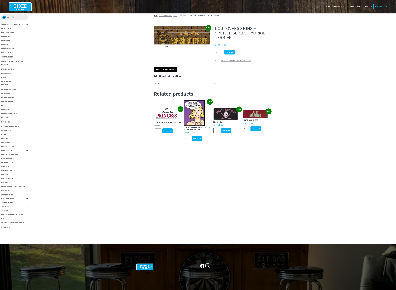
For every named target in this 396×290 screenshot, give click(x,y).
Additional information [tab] (165, 69)
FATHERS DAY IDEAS (8, 69)
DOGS (175, 16)
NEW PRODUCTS (7, 142)
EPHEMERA (5, 65)
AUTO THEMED (6, 29)
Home (328, 7)
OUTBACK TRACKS (7, 162)
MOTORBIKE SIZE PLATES (10, 126)
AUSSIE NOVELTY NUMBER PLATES (13, 25)
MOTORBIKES (6, 130)
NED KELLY (5, 138)
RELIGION (4, 174)
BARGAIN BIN (6, 36)
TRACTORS (5, 207)
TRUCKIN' (4, 210)
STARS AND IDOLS (7, 199)
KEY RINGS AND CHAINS (9, 114)
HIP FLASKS (5, 93)
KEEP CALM (5, 109)
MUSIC (3, 134)
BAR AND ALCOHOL (8, 32)
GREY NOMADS (6, 85)
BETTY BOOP (5, 40)
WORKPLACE (5, 227)
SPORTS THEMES (7, 195)
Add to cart (229, 52)
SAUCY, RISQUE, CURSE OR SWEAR (13, 187)
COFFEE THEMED (7, 53)
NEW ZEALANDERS (7, 146)
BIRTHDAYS (5, 44)
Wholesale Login (353, 7)
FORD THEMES (6, 81)
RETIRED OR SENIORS (8, 178)
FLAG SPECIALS (6, 73)
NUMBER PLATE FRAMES (9, 154)
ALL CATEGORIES (338, 7)
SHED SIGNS (5, 191)
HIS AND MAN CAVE (8, 97)
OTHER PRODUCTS (7, 158)
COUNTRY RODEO (7, 57)
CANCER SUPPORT (7, 49)
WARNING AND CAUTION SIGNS (12, 223)
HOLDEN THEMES (7, 101)
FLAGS (3, 77)
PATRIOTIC (5, 166)
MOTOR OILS (5, 122)
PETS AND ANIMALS (8, 170)
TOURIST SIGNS (7, 202)
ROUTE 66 (4, 182)
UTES (3, 219)
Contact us (367, 7)
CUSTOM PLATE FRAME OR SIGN (12, 61)
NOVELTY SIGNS (7, 151)
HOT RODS (4, 105)
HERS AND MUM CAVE (8, 89)
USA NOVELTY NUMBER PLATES (12, 214)
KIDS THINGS (6, 118)
